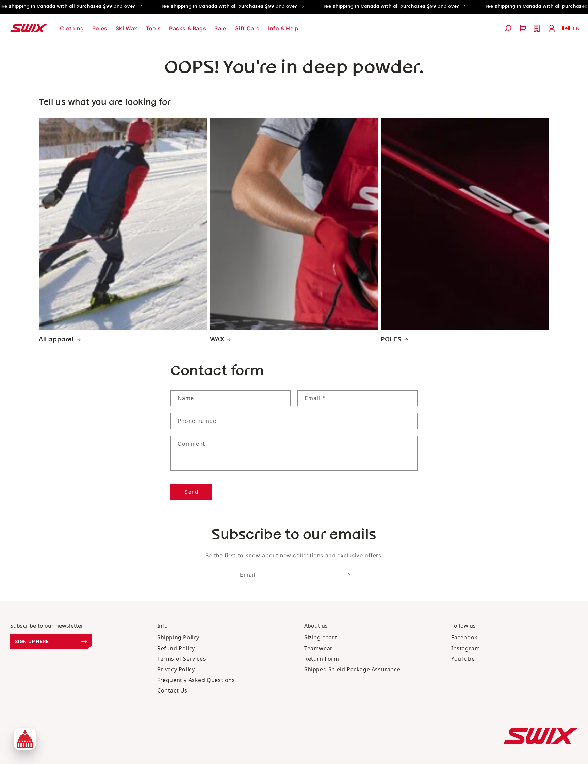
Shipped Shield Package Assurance (352, 669)
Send (191, 492)
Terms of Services (181, 659)
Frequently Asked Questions (196, 680)
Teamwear (318, 648)
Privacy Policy (176, 669)
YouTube (463, 659)
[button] (72, 28)
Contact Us (172, 690)
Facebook (464, 637)
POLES (391, 340)
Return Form (321, 659)
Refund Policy (176, 648)
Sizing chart (320, 637)
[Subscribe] (347, 575)
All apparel (56, 340)
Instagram (465, 648)
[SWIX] (540, 736)
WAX (217, 340)
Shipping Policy (178, 637)
